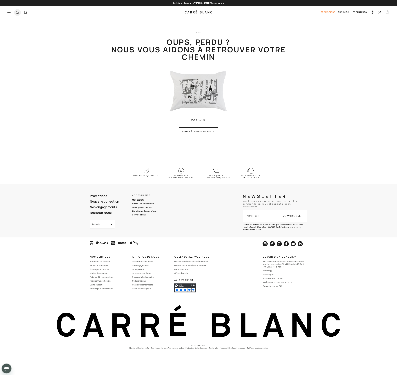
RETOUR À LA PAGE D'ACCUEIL (197, 131)
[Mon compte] (379, 12)
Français (96, 224)
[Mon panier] (387, 12)
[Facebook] (272, 243)
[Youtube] (293, 243)
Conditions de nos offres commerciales (167, 348)
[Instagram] (265, 243)
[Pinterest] (279, 243)
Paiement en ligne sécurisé (146, 175)
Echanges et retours (142, 207)
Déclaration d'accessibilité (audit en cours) (227, 348)
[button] (25, 12)
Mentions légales (136, 348)
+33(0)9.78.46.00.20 (283, 282)
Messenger (268, 274)
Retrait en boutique (99, 265)
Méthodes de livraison (100, 261)
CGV (147, 348)
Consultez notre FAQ (273, 286)
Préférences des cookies (257, 348)
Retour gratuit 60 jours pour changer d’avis (216, 176)
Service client (139, 214)
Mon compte (138, 199)
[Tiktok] (286, 243)
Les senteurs (359, 12)
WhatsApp (267, 270)
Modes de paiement (99, 273)
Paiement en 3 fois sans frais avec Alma (181, 176)
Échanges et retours (99, 269)
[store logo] (198, 12)
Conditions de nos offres (144, 211)
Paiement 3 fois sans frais (102, 277)
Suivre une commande (143, 203)
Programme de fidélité (100, 281)
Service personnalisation (101, 288)
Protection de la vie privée (196, 348)
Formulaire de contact (273, 278)
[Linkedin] (300, 243)
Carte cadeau (96, 284)
